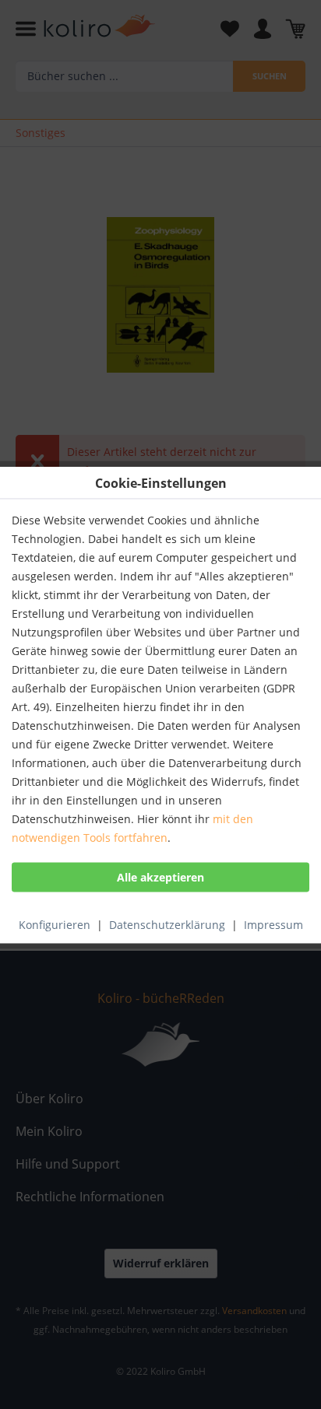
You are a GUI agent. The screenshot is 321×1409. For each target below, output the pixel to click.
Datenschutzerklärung (167, 924)
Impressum (273, 924)
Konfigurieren (54, 924)
